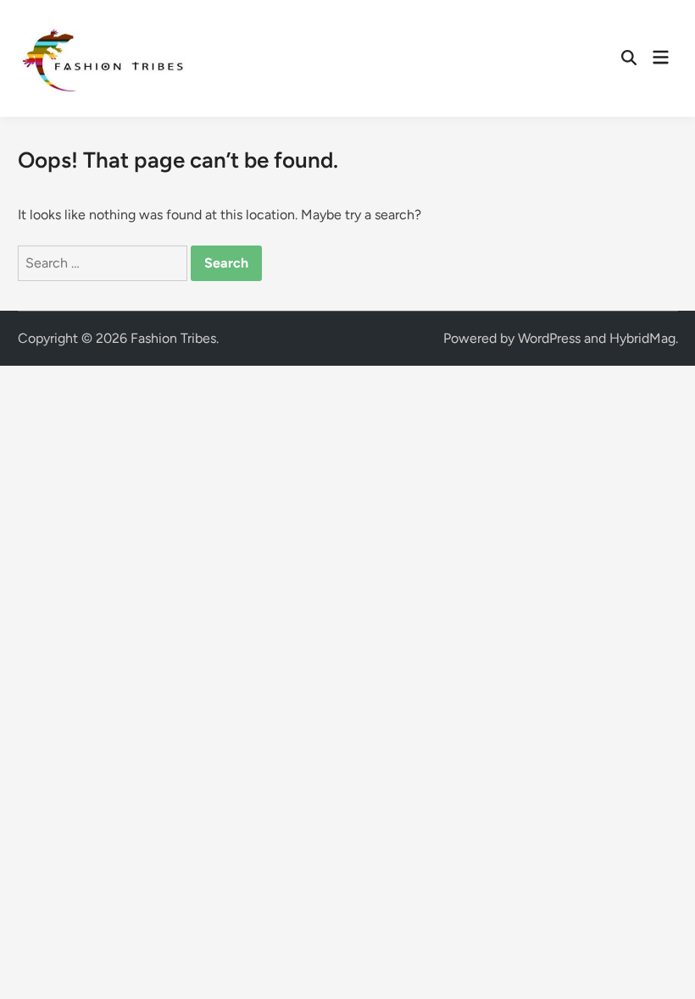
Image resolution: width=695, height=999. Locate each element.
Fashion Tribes (173, 338)
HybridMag (642, 338)
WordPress (549, 338)
